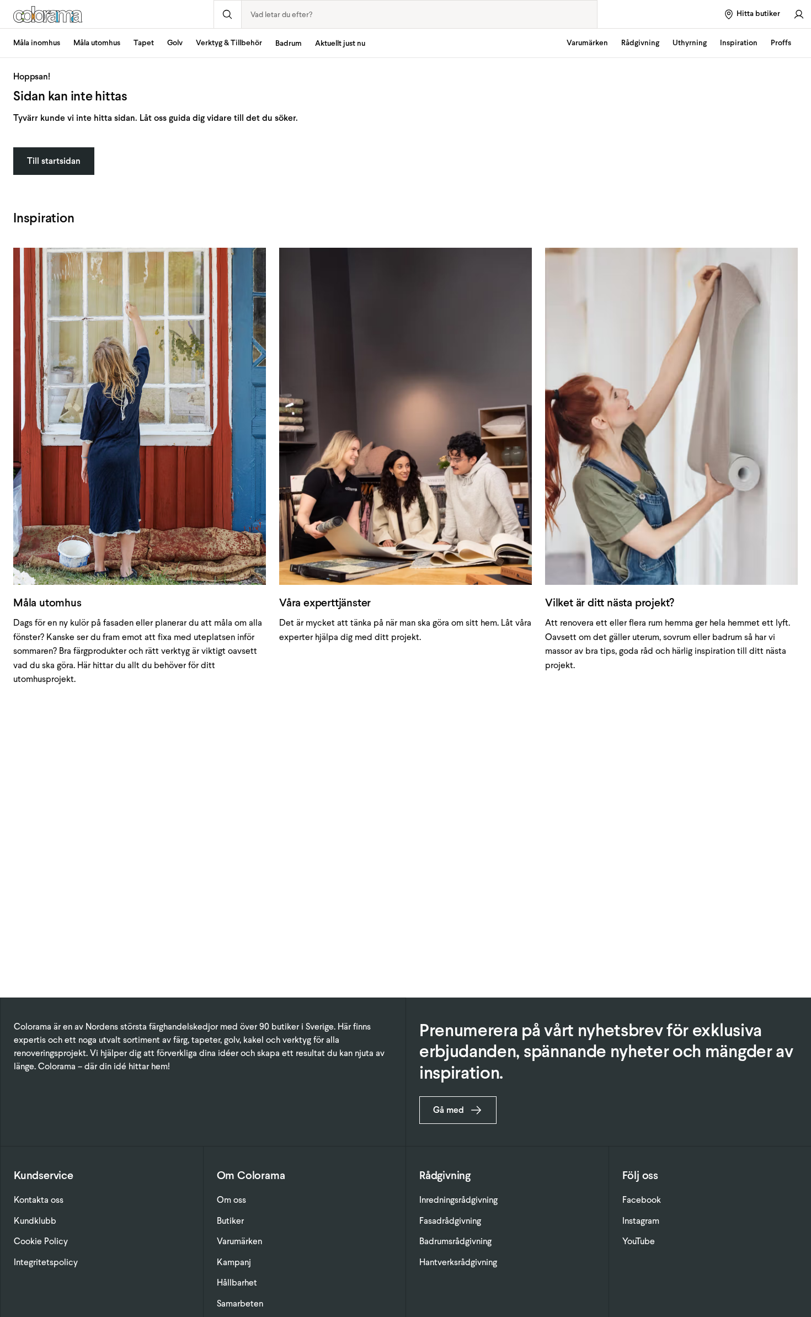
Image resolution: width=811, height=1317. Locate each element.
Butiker (230, 1221)
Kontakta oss (38, 1200)
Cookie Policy (41, 1241)
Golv (175, 43)
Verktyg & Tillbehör (229, 43)
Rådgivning (640, 43)
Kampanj (234, 1262)
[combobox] (419, 14)
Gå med (448, 1110)
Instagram (640, 1221)
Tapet (144, 43)
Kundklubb (35, 1221)
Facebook (641, 1200)
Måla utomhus (96, 43)
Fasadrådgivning (450, 1221)
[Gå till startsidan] (107, 14)
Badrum (288, 43)
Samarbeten (240, 1303)
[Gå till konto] (799, 14)
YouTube (638, 1241)
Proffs (781, 43)
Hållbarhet (237, 1282)
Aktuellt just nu (340, 43)
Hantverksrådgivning (458, 1262)
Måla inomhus (36, 43)
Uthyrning (690, 43)
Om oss (231, 1200)
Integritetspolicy (46, 1262)
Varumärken (587, 43)
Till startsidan (54, 161)
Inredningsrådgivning (458, 1200)
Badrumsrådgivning (455, 1241)
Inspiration (738, 43)
